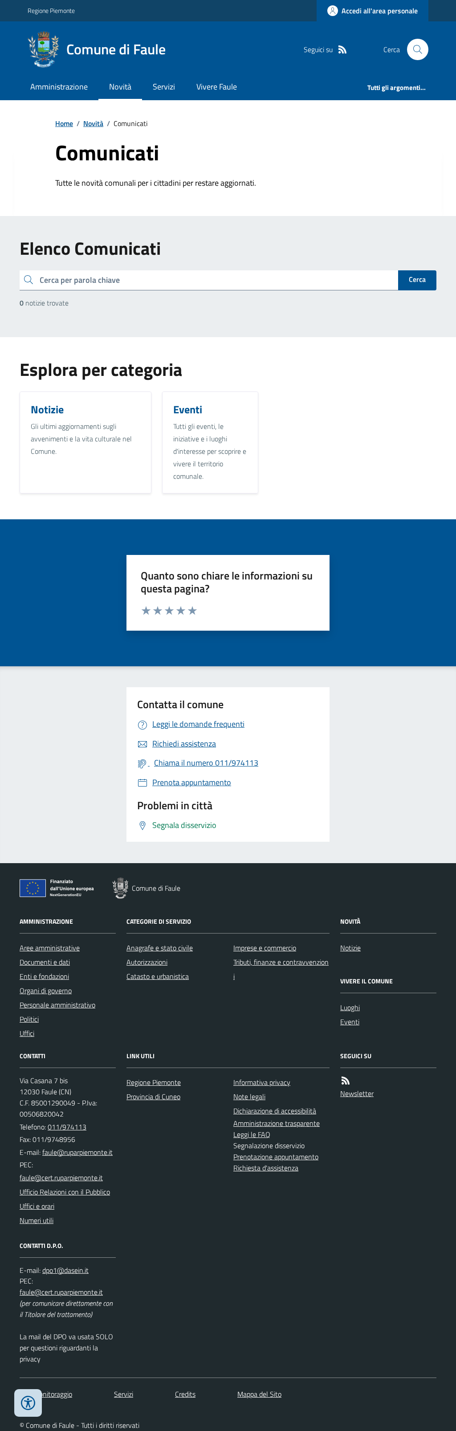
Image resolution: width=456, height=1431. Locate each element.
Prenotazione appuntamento (275, 1156)
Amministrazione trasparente (276, 1123)
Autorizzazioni (146, 962)
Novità (120, 87)
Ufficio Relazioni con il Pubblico (65, 1191)
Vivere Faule (216, 87)
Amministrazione (59, 87)
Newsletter (357, 1093)
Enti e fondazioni (44, 976)
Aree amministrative (50, 947)
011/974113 (67, 1126)
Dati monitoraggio (46, 1394)
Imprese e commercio (264, 947)
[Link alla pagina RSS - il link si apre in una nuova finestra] (342, 49)
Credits (185, 1394)
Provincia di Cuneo (153, 1096)
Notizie (350, 947)
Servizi (164, 87)
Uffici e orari (37, 1206)
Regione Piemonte (51, 10)
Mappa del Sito (259, 1394)
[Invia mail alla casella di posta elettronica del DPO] (65, 1270)
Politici (29, 1019)
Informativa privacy (261, 1082)
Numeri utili (36, 1220)
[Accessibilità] (28, 1403)
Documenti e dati (45, 962)
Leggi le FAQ (251, 1134)
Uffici (27, 1033)
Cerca (417, 279)
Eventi (349, 1021)
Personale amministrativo (57, 1004)
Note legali (249, 1096)
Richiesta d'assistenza (265, 1167)
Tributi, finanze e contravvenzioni (281, 969)
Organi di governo (46, 990)
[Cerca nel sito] (414, 49)
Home (64, 123)
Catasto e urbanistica (157, 976)
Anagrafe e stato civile (159, 947)
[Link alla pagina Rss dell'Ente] (345, 1080)
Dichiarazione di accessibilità (274, 1110)
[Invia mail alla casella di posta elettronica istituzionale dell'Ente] (77, 1152)
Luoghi (350, 1007)
